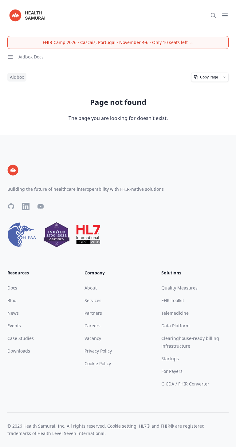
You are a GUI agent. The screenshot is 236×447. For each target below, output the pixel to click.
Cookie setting (121, 426)
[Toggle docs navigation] (10, 56)
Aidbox (17, 77)
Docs (12, 288)
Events (14, 326)
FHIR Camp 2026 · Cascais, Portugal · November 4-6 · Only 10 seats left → (118, 42)
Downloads (18, 351)
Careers (92, 326)
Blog (12, 300)
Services (93, 300)
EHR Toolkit (172, 300)
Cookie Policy (98, 363)
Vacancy (93, 338)
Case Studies (20, 338)
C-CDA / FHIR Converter (185, 384)
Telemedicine (175, 313)
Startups (170, 358)
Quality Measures (179, 288)
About (91, 288)
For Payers (172, 371)
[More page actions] (225, 77)
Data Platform (175, 326)
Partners (93, 313)
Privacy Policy (98, 351)
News (13, 313)
